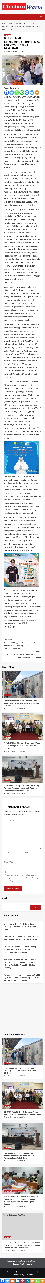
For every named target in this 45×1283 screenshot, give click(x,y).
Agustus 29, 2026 (17, 708)
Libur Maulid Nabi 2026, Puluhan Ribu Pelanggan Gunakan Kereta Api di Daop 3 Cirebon (22, 703)
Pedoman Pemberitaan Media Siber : (21, 1261)
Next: (23, 654)
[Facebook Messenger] (27, 92)
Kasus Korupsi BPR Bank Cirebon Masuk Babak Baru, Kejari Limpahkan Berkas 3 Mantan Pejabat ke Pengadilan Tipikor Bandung (20, 963)
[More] (37, 92)
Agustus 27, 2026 (17, 793)
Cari (4, 898)
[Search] (41, 16)
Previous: (19, 644)
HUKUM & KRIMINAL (19, 1191)
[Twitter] (11, 92)
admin (8, 52)
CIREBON (8, 35)
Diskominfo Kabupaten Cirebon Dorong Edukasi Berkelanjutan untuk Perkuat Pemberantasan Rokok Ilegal (21, 788)
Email (26, 852)
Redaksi (29, 1264)
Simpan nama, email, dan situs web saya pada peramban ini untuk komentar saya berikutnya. (22, 878)
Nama (7, 852)
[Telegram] (32, 92)
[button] (4, 16)
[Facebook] (6, 92)
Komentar (9, 821)
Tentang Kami (18, 1264)
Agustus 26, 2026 (17, 1250)
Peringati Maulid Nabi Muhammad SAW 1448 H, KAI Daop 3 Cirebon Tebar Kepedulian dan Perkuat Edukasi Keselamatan (22, 977)
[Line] (22, 92)
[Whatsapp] (16, 92)
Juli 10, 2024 (16, 52)
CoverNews (16, 1275)
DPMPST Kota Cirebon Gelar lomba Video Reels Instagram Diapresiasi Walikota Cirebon (22, 745)
